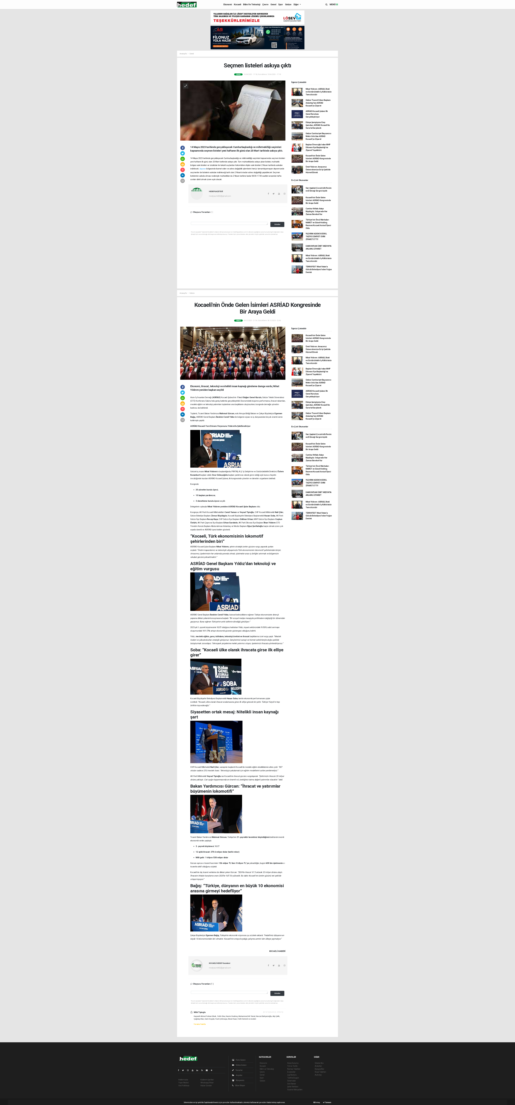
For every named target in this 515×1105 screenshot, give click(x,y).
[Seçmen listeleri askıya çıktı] (232, 110)
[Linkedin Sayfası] (198, 1070)
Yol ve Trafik (292, 1066)
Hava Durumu (293, 1063)
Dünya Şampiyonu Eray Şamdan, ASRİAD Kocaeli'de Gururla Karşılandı (318, 125)
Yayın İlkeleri (183, 1083)
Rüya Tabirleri (320, 1072)
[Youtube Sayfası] (194, 1070)
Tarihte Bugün (293, 1078)
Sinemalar (291, 1081)
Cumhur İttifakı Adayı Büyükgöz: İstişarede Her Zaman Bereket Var (316, 211)
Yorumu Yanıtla (199, 1024)
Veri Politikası (183, 1085)
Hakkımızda (183, 1080)
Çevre (265, 4)
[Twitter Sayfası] (184, 1070)
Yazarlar (239, 1070)
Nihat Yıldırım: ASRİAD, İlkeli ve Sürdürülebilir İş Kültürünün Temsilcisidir (319, 92)
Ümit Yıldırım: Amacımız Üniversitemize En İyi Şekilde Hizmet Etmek (318, 170)
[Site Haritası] (208, 1070)
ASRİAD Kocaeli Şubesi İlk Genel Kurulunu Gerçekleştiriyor (317, 114)
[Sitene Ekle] (212, 1070)
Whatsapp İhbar (207, 1083)
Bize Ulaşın (240, 1085)
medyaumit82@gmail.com (220, 196)
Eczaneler (291, 1072)
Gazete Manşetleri (294, 1090)
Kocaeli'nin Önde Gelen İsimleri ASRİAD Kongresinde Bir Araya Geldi (318, 158)
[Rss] (203, 1070)
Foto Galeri (241, 1060)
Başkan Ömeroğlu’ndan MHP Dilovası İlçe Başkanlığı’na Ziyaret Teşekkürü (318, 147)
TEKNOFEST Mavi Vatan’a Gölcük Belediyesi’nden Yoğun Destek (319, 269)
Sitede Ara (319, 1063)
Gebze (288, 4)
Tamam (328, 1102)
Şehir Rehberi (292, 1087)
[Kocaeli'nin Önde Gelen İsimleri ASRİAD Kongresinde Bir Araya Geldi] (232, 353)
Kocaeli (237, 4)
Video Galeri (240, 1065)
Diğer (296, 4)
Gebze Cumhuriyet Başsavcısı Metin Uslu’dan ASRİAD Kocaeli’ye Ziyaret (318, 136)
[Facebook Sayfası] (179, 1070)
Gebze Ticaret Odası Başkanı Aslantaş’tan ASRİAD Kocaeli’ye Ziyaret (318, 103)
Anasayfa (183, 54)
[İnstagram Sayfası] (189, 1070)
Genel (273, 4)
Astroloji (318, 1075)
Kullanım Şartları (207, 1080)
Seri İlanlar (291, 1084)
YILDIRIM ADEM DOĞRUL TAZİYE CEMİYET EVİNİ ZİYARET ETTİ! (316, 236)
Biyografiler (319, 1069)
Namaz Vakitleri (293, 1069)
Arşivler (239, 1075)
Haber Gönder (206, 1085)
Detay (317, 1102)
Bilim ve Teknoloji (251, 4)
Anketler (318, 1066)
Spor (280, 4)
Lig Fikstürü (292, 1075)
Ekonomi (227, 4)
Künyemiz (240, 1080)
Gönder (277, 224)
